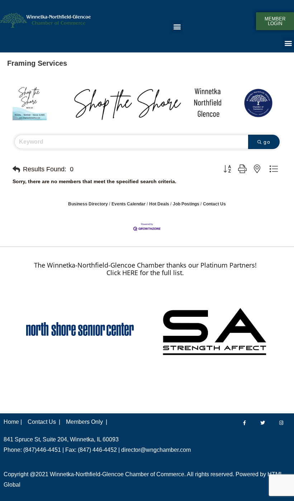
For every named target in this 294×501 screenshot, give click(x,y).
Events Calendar (129, 204)
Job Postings (186, 204)
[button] (177, 26)
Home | (13, 422)
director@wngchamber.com (156, 450)
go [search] (267, 142)
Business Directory (88, 204)
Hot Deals (159, 204)
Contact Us (214, 204)
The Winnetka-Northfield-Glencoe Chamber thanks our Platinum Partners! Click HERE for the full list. (145, 269)
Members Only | (86, 422)
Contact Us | (44, 422)
